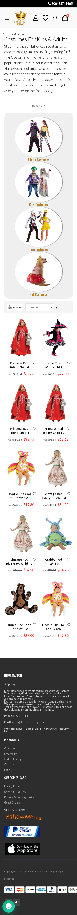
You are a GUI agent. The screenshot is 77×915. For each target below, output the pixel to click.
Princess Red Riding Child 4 (19, 430)
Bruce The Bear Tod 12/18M (19, 627)
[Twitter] (16, 902)
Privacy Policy (12, 786)
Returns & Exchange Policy (19, 797)
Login (7, 769)
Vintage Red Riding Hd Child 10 (19, 561)
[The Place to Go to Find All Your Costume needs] (21, 18)
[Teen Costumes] (38, 227)
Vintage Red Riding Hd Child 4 (53, 496)
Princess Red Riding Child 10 (53, 430)
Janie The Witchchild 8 (54, 365)
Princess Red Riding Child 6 (19, 365)
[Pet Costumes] (38, 272)
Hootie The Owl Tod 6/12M (53, 627)
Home (4, 34)
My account (10, 753)
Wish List (9, 764)
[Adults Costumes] (38, 137)
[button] (34, 363)
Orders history (12, 759)
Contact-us (10, 748)
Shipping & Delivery (15, 791)
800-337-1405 (62, 3)
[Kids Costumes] (38, 182)
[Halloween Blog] (23, 817)
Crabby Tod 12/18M (53, 561)
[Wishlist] (45, 18)
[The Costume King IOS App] (22, 848)
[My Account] (35, 18)
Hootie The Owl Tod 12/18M (19, 496)
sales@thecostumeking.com (27, 722)
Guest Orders (12, 802)
